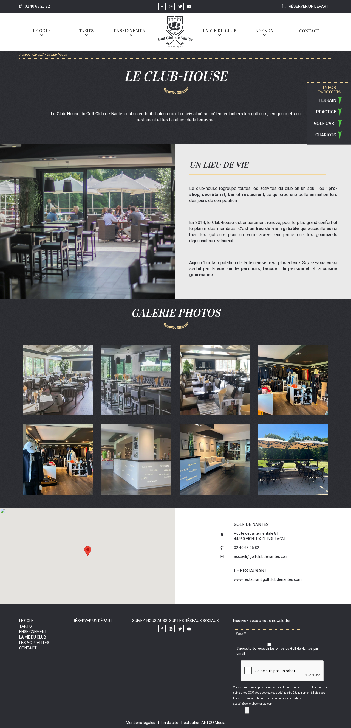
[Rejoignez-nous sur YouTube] (189, 6)
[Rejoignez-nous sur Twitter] (180, 6)
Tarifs (25, 626)
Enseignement (33, 631)
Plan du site (168, 722)
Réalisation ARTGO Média (203, 722)
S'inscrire (247, 710)
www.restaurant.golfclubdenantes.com (268, 579)
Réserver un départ (308, 6)
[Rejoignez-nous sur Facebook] (162, 6)
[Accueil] (175, 32)
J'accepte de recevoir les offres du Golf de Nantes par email (277, 651)
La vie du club (32, 637)
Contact (28, 648)
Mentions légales (140, 722)
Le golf (26, 620)
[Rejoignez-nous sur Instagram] (171, 6)
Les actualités (34, 642)
